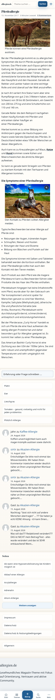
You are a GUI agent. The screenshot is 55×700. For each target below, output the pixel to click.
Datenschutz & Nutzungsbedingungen (22, 633)
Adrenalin (9, 590)
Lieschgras (9, 401)
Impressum (10, 617)
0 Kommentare (44, 15)
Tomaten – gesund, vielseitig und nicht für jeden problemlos (24, 411)
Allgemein (9, 645)
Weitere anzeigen (27, 605)
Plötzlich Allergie (12, 420)
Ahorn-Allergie (11, 598)
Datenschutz (10, 625)
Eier (6, 393)
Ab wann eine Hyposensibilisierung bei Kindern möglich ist (27, 565)
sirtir (13, 449)
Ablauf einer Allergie (14, 574)
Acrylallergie (10, 582)
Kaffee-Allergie (28, 431)
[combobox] (25, 4)
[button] (27, 33)
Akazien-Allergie (30, 449)
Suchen (42, 4)
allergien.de (6, 4)
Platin (7, 385)
